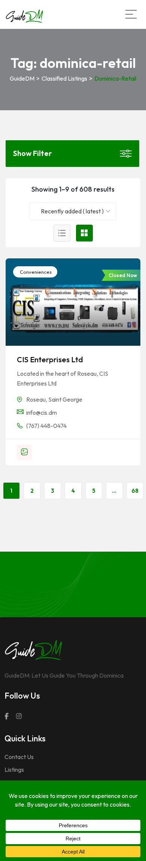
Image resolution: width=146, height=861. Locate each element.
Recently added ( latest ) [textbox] (72, 211)
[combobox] (73, 211)
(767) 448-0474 (46, 425)
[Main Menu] (131, 14)
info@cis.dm (41, 412)
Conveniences (35, 272)
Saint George (65, 399)
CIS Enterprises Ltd (50, 359)
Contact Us (19, 756)
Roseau (36, 399)
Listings (14, 769)
